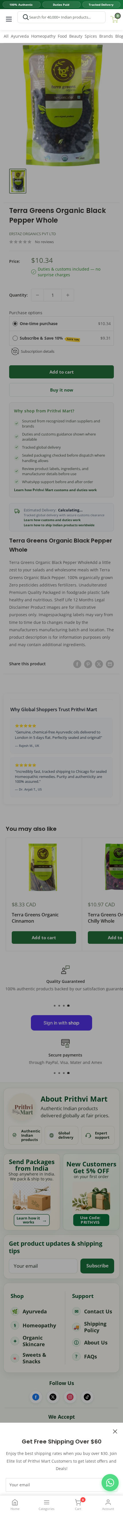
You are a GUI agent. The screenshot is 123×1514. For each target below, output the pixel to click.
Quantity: (18, 295)
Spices (91, 36)
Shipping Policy (95, 1327)
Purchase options (25, 312)
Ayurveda (20, 36)
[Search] (25, 17)
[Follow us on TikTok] (87, 1397)
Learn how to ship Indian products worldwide (59, 525)
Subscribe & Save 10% (49, 338)
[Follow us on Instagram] (70, 1397)
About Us (96, 1342)
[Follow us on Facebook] (35, 1397)
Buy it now (61, 390)
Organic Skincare (34, 1340)
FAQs (90, 1356)
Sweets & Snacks (34, 1358)
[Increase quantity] (68, 295)
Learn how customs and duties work (52, 520)
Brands (106, 36)
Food (62, 36)
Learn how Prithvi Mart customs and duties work (55, 490)
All (6, 36)
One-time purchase (38, 323)
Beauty (75, 36)
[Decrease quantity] (37, 295)
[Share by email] (110, 664)
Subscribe (97, 1266)
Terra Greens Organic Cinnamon (35, 918)
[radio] (15, 323)
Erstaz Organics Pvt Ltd (32, 233)
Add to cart (61, 372)
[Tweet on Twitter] (99, 664)
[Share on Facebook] (77, 664)
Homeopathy (43, 36)
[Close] (115, 1431)
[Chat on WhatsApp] (110, 1482)
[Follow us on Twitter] (52, 1397)
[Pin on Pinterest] (88, 664)
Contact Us (98, 1311)
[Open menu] (9, 19)
